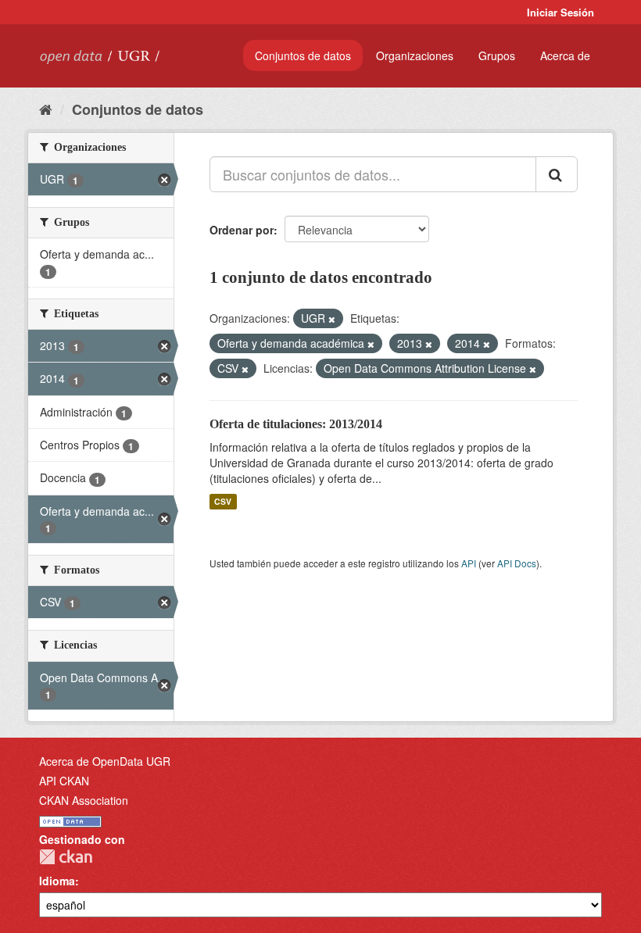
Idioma (57, 880)
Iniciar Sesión (560, 12)
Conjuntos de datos (303, 55)
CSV (222, 501)
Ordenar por (241, 230)
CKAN (65, 857)
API (468, 563)
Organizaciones (414, 55)
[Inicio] (45, 108)
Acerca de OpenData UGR (104, 761)
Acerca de (565, 55)
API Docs (516, 563)
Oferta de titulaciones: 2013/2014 (295, 424)
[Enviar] (556, 174)
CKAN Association (83, 800)
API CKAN (64, 780)
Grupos (496, 55)
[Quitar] (331, 319)
